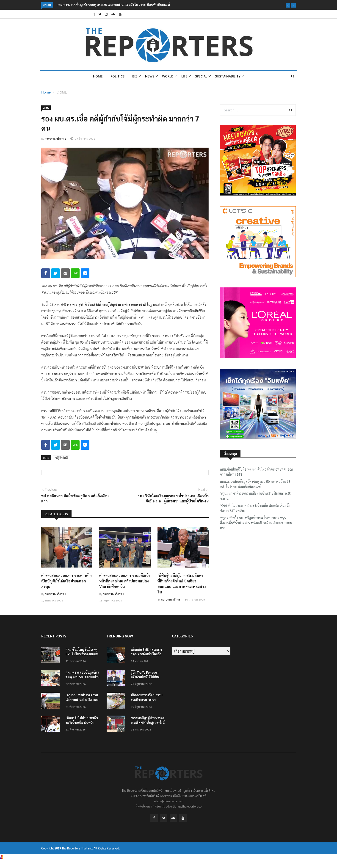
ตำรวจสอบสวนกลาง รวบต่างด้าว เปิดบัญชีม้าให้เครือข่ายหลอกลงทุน (66, 581)
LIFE (184, 76)
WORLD (168, 76)
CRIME (62, 92)
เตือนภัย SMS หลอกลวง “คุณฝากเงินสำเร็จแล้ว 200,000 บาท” (146, 654)
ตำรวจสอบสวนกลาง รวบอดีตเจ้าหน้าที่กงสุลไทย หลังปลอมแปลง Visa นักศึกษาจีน (124, 581)
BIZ (134, 76)
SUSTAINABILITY (227, 76)
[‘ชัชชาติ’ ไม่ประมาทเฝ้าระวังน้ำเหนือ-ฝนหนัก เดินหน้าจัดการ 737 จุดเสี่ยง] (51, 724)
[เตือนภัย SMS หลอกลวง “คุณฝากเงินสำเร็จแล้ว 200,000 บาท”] (117, 656)
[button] (288, 5)
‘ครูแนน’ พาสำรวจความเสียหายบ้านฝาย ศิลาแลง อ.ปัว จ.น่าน (255, 495)
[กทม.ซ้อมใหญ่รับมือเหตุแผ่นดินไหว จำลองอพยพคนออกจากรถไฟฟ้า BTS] (51, 656)
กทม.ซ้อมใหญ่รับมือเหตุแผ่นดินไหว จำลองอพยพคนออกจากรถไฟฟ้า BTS (256, 471)
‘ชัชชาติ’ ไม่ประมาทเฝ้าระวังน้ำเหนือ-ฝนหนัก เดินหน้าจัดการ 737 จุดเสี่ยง (255, 508)
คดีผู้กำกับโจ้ (61, 458)
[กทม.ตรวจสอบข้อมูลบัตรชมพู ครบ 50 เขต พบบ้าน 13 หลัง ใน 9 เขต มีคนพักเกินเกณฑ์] (51, 679)
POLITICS (117, 76)
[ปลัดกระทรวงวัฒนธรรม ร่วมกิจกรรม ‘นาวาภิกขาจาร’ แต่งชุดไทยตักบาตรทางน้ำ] (117, 701)
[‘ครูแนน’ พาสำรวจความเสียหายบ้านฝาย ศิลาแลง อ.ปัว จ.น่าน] (51, 701)
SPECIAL (201, 76)
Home (98, 76)
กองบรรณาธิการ (170, 599)
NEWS (149, 76)
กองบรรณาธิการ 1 (55, 138)
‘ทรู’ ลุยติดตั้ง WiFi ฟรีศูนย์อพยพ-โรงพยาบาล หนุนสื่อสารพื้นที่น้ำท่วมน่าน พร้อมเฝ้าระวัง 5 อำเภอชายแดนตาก (256, 522)
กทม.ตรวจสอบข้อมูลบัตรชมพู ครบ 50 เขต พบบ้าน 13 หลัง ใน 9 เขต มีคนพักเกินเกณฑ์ (113, 5)
